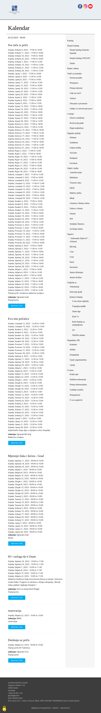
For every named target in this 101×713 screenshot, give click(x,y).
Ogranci (70, 234)
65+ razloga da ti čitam (22, 556)
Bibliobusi (74, 177)
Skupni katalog (73, 46)
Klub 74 (75, 317)
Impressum (65, 708)
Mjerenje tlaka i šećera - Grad (26, 456)
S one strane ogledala (80, 301)
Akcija (10, 538)
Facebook (74, 163)
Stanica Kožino (76, 277)
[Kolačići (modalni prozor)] (4, 709)
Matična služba (75, 193)
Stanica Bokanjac (76, 272)
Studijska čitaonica (77, 224)
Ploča (72, 262)
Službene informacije (78, 379)
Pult (71, 219)
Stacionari (73, 267)
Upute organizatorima (78, 360)
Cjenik (72, 365)
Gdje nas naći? (75, 93)
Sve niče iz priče (18, 45)
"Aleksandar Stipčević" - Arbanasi (79, 240)
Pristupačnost (75, 395)
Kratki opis (74, 374)
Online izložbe (75, 148)
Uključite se (71, 283)
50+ (73, 330)
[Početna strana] (15, 8)
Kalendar (73, 344)
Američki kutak (76, 172)
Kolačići (55, 708)
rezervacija (14, 610)
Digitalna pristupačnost (41, 708)
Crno (72, 252)
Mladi (72, 198)
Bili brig (73, 247)
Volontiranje (74, 287)
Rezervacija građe (77, 123)
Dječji (72, 188)
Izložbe (72, 350)
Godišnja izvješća (76, 390)
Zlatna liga (76, 311)
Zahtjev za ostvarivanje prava (81, 109)
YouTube (74, 153)
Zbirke (73, 63)
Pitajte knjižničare (77, 128)
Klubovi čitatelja (76, 297)
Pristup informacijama (78, 385)
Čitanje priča (13, 300)
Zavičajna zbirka (76, 229)
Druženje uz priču (18, 640)
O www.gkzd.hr (76, 400)
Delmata (74, 138)
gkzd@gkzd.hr (14, 695)
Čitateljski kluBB (79, 306)
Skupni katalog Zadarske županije (79, 51)
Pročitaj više (18, 306)
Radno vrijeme (73, 68)
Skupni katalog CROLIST (81, 58)
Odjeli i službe (72, 168)
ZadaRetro (74, 143)
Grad (72, 257)
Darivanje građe (76, 292)
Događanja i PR (73, 340)
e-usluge (70, 114)
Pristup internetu (76, 88)
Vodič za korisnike (74, 74)
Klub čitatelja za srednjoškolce (78, 323)
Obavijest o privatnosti (78, 103)
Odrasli (72, 214)
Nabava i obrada (76, 208)
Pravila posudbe (76, 78)
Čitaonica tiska (75, 183)
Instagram (74, 158)
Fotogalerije (74, 355)
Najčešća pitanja (78, 335)
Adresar (73, 98)
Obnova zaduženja (77, 118)
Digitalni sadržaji (73, 133)
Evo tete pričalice (18, 318)
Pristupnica (74, 83)
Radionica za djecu (16, 437)
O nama (70, 370)
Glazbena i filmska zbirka (80, 203)
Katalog (71, 41)
